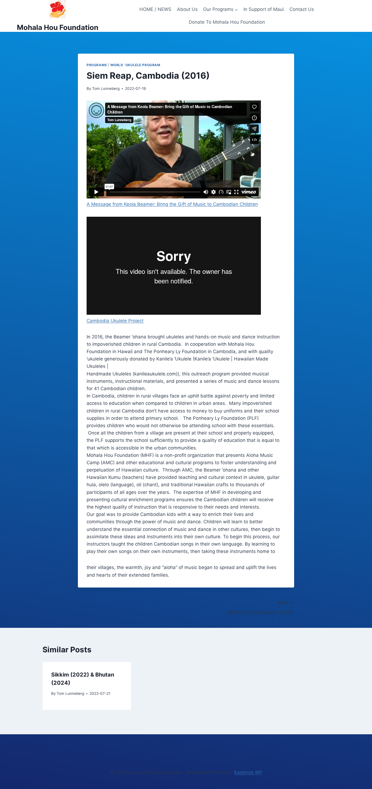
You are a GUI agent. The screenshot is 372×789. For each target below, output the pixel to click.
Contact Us (301, 9)
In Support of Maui (263, 9)
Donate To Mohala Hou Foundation (227, 22)
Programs (97, 65)
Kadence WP (248, 772)
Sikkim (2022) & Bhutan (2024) (260, 608)
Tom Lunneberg (106, 88)
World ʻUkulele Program (135, 65)
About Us (187, 9)
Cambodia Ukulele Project (115, 320)
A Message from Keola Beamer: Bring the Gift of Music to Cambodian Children (172, 204)
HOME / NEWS (155, 9)
